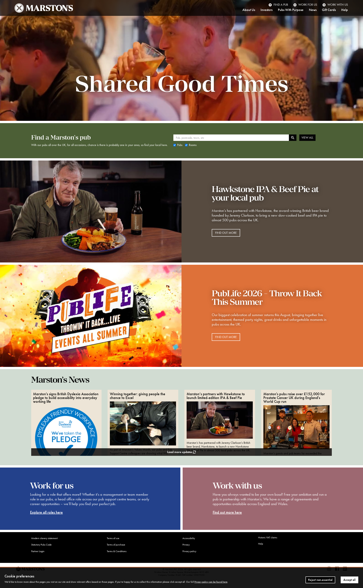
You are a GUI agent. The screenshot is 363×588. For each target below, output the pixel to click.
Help (344, 10)
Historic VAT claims (267, 537)
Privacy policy (189, 551)
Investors (266, 10)
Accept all (349, 580)
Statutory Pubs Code (41, 544)
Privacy (186, 544)
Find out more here (227, 512)
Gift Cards (329, 10)
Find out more (226, 233)
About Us (248, 10)
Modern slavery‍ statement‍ (44, 538)
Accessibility (188, 538)
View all (307, 137)
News (312, 10)
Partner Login (37, 551)
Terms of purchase (116, 544)
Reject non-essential (320, 580)
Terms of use (113, 538)
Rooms (193, 145)
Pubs (179, 145)
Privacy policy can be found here (210, 581)
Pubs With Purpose (290, 10)
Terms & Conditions (116, 551)
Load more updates (180, 452)
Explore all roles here (46, 512)
